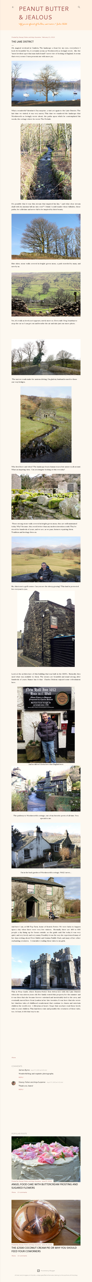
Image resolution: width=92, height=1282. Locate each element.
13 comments (22, 1256)
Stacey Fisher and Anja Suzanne (32, 1082)
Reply (21, 1077)
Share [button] (14, 1057)
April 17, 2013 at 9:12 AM (55, 1082)
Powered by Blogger (48, 1271)
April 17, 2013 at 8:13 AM (39, 1070)
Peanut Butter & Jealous (44, 12)
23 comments (22, 1192)
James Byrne (24, 1070)
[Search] (79, 6)
